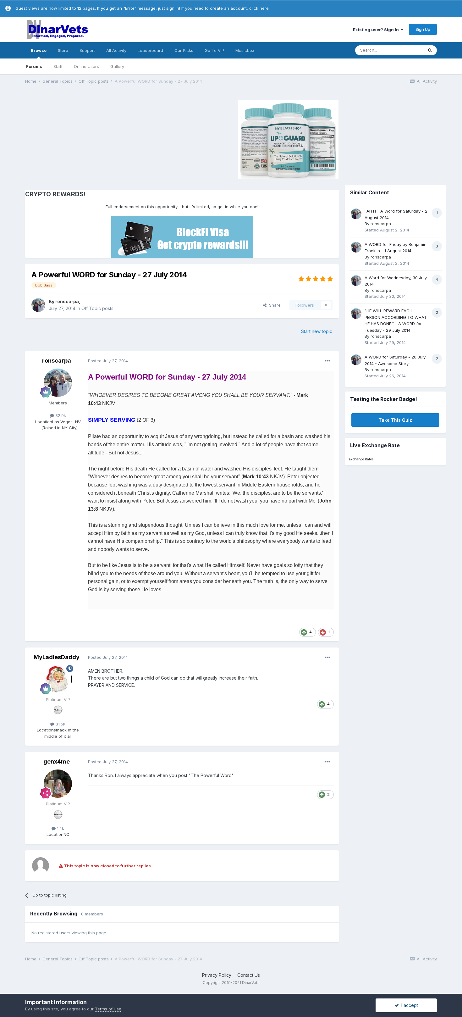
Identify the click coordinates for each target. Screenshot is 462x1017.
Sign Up (422, 29)
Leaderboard (150, 50)
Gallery (117, 66)
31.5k (59, 723)
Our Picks (183, 50)
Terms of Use (108, 1008)
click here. (259, 8)
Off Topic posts (97, 308)
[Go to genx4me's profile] (58, 784)
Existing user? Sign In (377, 29)
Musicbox (244, 50)
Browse (39, 50)
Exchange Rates (361, 459)
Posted (108, 360)
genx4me (56, 761)
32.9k (60, 415)
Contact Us (248, 975)
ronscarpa (67, 301)
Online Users (86, 66)
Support (87, 50)
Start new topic (316, 331)
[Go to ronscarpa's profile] (38, 305)
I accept (408, 1005)
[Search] (430, 50)
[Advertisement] (78, 138)
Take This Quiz (395, 420)
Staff (58, 66)
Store (63, 50)
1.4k (60, 828)
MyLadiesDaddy (57, 657)
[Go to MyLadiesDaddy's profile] (58, 679)
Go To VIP (214, 50)
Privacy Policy (216, 975)
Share (274, 305)
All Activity (116, 50)
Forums (34, 66)
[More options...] (327, 361)
